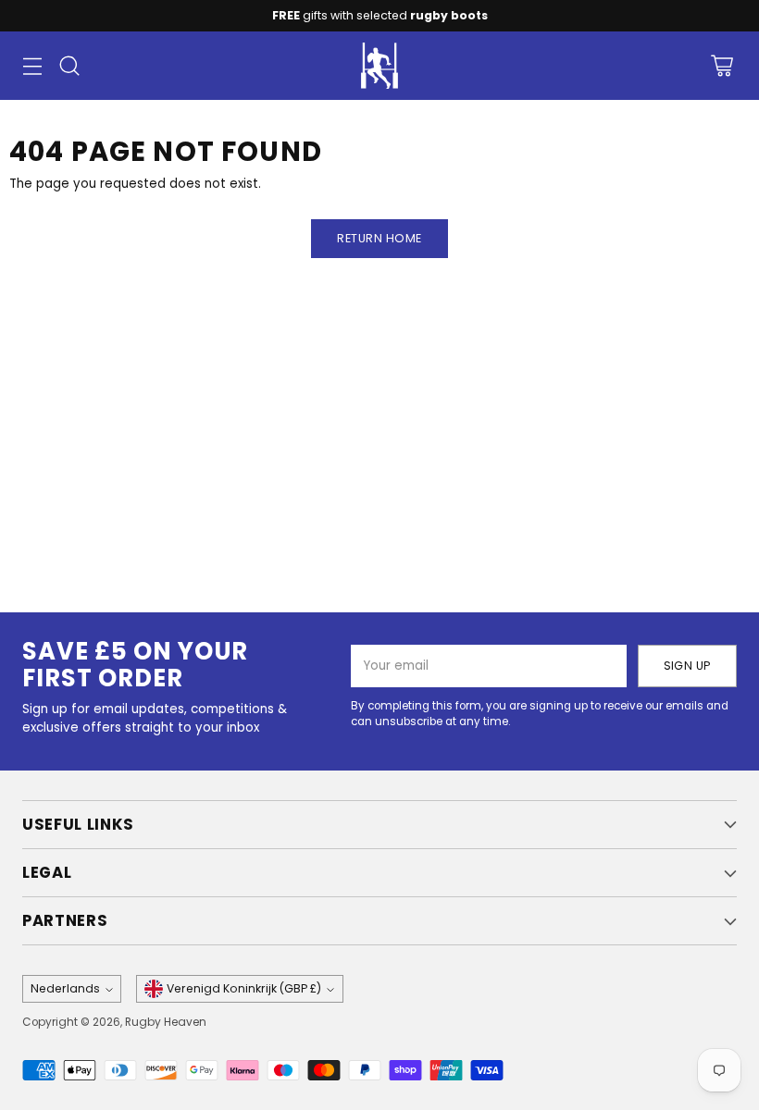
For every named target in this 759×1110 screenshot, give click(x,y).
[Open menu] (32, 66)
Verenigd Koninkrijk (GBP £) (244, 988)
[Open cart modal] (721, 66)
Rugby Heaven (165, 1022)
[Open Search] (69, 66)
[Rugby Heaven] (379, 65)
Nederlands (65, 988)
